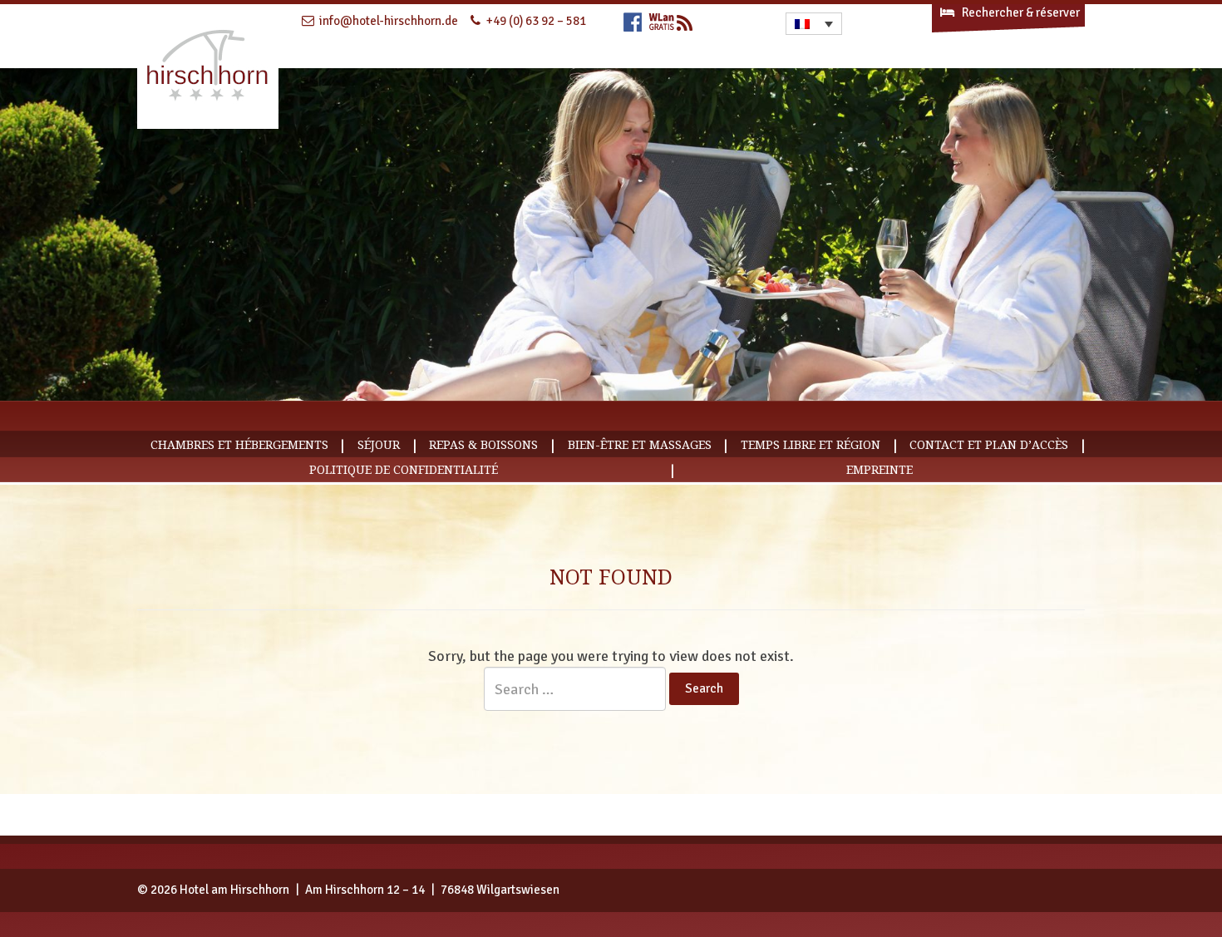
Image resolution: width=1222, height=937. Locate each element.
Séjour (378, 444)
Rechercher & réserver (1019, 12)
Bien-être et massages (640, 444)
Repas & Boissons (483, 444)
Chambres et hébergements (239, 444)
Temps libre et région (810, 444)
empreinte (879, 469)
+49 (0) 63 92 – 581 (536, 20)
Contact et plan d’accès (988, 444)
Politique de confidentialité (403, 469)
